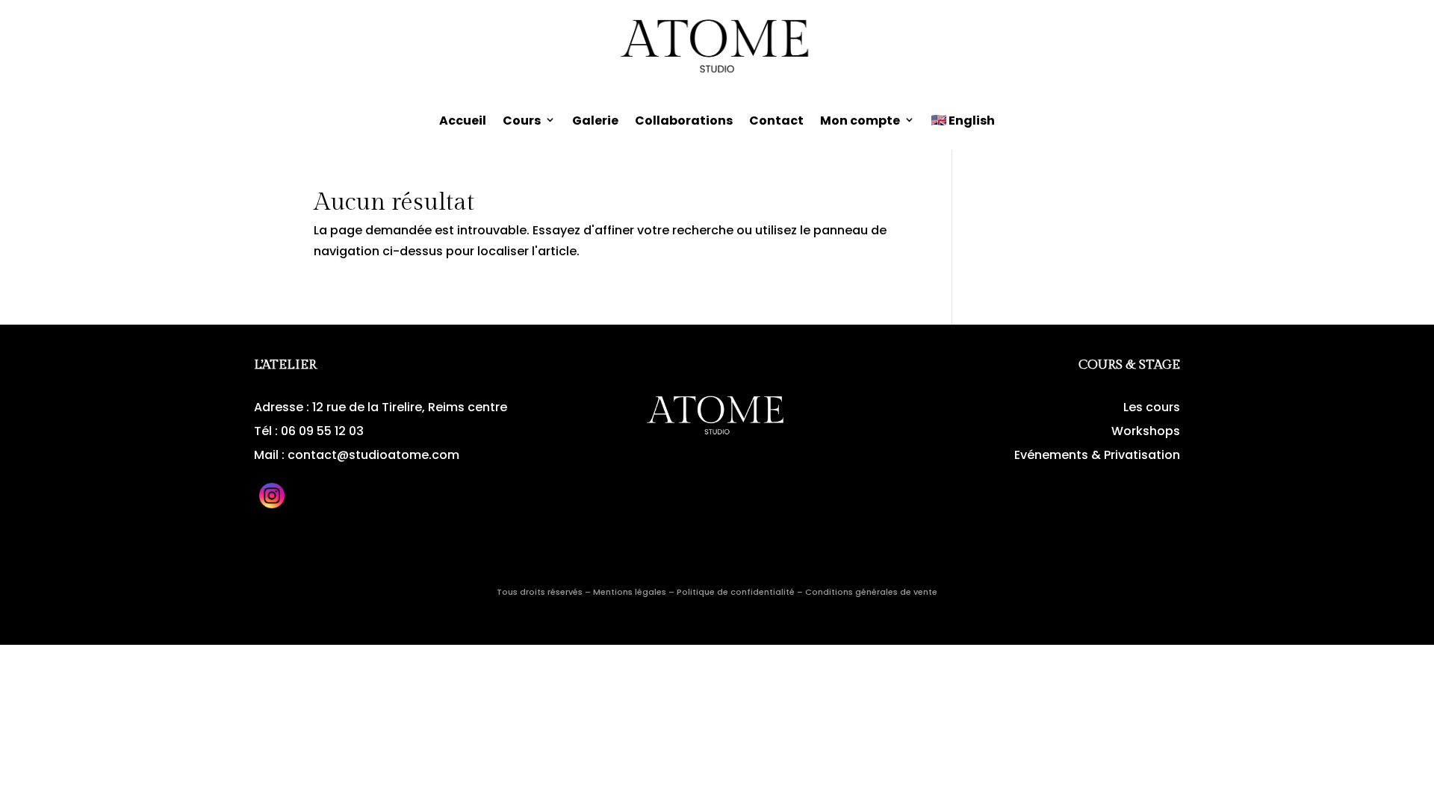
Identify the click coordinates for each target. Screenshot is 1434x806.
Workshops (1145, 431)
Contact (776, 120)
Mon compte (860, 120)
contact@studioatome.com (373, 454)
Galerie (595, 120)
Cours (522, 120)
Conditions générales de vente (871, 592)
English (971, 120)
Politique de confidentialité (736, 592)
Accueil (462, 120)
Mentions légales (629, 592)
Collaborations (684, 120)
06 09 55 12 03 (322, 431)
